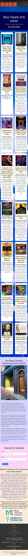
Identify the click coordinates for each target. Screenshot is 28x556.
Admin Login (14, 554)
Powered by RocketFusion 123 (20, 552)
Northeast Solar (13, 494)
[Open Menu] (26, 4)
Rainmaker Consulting (6, 496)
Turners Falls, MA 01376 (14, 539)
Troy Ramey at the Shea (21, 217)
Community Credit (16, 478)
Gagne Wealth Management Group (13, 485)
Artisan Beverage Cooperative (19, 474)
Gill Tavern (25, 485)
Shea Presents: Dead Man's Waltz (7, 299)
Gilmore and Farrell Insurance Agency (10, 486)
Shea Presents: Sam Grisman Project (7, 132)
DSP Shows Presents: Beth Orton (21, 49)
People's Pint (21, 494)
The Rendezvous (17, 496)
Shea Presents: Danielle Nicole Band (7, 90)
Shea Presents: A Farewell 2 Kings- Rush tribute (21, 132)
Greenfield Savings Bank (8, 491)
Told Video (23, 497)
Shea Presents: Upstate (7, 338)
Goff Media (24, 486)
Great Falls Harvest (5, 488)
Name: (3, 457)
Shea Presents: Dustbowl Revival (7, 217)
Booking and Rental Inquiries (14, 546)
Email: (2, 451)
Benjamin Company (5, 475)
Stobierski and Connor (14, 497)
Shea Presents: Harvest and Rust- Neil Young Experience (21, 259)
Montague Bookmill (15, 493)
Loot (16, 491)
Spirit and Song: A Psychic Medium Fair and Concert (21, 90)
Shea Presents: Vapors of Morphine (7, 258)
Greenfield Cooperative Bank (19, 489)
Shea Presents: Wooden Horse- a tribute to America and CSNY (21, 300)
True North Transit (10, 499)
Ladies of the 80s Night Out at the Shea (21, 170)
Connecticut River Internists (16, 482)
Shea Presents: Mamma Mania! (21, 338)
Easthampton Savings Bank (12, 483)
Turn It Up (19, 499)
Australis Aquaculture (5, 474)
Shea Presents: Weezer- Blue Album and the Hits (7, 49)
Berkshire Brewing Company (18, 475)
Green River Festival (16, 488)
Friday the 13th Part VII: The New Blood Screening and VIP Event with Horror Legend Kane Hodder (7, 172)
